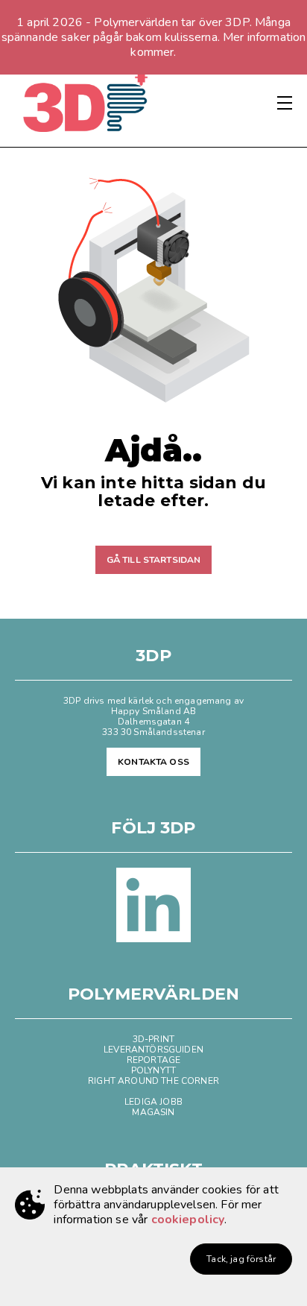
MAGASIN (153, 1112)
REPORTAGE (153, 1060)
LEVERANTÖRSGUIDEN (153, 1050)
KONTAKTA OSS (153, 762)
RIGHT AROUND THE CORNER (153, 1081)
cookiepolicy (188, 1219)
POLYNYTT (153, 1070)
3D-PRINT (153, 1039)
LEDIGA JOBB (153, 1102)
